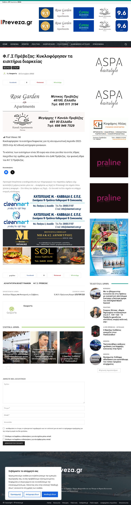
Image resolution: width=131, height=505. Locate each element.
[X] (124, 2)
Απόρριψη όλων (32, 494)
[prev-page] (4, 368)
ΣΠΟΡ (15, 67)
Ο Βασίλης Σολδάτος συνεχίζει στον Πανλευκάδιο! (71, 358)
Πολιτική (43, 346)
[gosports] (5, 73)
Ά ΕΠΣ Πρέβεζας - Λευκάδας (71, 353)
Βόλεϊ (7, 67)
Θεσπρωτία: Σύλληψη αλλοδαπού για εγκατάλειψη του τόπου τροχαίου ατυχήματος (115, 360)
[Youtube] (127, 2)
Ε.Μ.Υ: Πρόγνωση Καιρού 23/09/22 (69, 294)
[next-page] (8, 368)
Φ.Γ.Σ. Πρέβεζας (40, 283)
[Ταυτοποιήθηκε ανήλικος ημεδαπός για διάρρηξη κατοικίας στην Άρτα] (95, 345)
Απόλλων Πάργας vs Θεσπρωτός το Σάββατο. (21, 294)
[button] (126, 44)
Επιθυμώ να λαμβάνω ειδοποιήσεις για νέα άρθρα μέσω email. (28, 439)
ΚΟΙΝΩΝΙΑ (15, 346)
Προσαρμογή (15, 494)
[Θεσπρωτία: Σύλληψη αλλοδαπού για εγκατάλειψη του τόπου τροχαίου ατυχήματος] (95, 359)
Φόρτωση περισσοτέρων (108, 370)
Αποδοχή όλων (50, 494)
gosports (13, 73)
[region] (33, 483)
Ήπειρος (106, 341)
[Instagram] (121, 2)
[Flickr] (117, 2)
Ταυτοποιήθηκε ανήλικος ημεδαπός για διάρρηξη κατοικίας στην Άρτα (114, 346)
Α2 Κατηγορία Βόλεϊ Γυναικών (17, 283)
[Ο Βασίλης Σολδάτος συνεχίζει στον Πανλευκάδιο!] (71, 347)
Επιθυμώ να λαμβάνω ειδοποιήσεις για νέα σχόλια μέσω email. (28, 436)
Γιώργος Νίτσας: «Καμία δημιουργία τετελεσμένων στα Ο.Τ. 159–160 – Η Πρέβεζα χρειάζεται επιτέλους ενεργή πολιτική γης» (44, 355)
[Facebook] (114, 2)
